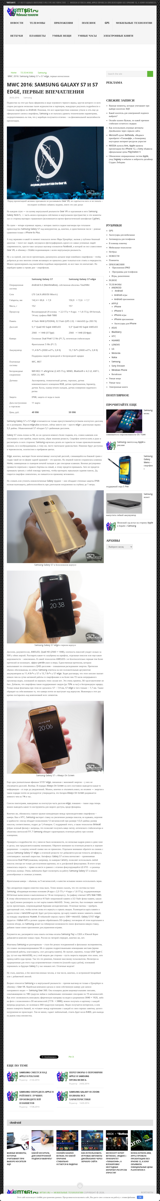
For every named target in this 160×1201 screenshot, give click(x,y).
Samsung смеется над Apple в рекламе (131, 443)
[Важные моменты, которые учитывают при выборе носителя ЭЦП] (18, 1140)
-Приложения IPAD (121, 267)
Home (13, 72)
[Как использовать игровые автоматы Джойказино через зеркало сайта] (92, 1140)
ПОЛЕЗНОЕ (89, 22)
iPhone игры (120, 315)
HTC (114, 336)
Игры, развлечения (120, 276)
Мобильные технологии (134, 22)
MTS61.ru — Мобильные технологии (61, 1192)
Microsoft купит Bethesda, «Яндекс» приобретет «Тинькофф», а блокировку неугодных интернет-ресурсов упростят (127, 138)
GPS (107, 22)
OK (140, 1197)
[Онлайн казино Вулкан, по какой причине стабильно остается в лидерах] (67, 1140)
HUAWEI (116, 340)
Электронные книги (118, 35)
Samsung (42, 72)
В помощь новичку (118, 243)
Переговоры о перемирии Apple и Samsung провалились (85, 1076)
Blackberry (117, 332)
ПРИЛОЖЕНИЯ (63, 22)
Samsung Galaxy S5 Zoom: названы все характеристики (84, 1096)
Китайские (117, 374)
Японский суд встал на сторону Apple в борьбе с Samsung (135, 524)
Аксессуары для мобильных (122, 235)
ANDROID (116, 287)
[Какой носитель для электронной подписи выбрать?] (42, 1140)
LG (113, 349)
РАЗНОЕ (113, 280)
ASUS (114, 327)
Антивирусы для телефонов (122, 239)
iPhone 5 (118, 311)
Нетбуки (16, 35)
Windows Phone (119, 370)
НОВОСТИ (16, 22)
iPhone (117, 306)
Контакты (147, 1192)
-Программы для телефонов (125, 272)
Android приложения (124, 299)
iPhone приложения (123, 319)
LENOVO (116, 344)
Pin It (71, 1057)
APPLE (115, 303)
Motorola (116, 353)
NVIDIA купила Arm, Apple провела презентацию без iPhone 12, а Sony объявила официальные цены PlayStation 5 (130, 148)
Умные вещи (61, 35)
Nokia (114, 357)
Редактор (23, 1080)
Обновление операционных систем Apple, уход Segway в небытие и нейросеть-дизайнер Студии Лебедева (131, 159)
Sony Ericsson (118, 366)
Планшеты (37, 35)
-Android (118, 291)
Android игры (120, 295)
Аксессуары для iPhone (125, 323)
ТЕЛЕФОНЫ (37, 22)
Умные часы (87, 35)
